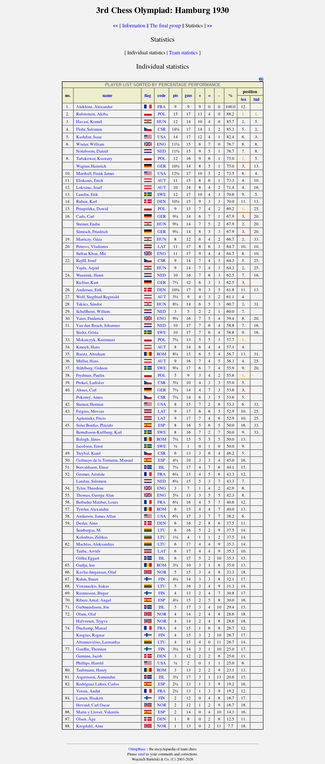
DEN (161, 201)
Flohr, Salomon (89, 129)
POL (162, 114)
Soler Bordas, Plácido (94, 425)
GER (161, 166)
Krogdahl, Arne (89, 726)
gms (188, 95)
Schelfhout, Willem (93, 311)
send (141, 753)
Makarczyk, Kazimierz (95, 339)
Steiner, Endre (88, 224)
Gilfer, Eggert (87, 558)
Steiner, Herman (89, 404)
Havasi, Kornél (89, 121)
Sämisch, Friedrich (92, 231)
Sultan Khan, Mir (91, 253)
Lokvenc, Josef (89, 187)
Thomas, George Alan (95, 495)
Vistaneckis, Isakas (92, 586)
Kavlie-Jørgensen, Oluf (96, 572)
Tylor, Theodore (89, 488)
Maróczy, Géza (89, 239)
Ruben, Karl (86, 201)
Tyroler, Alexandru (92, 509)
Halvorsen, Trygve (92, 621)
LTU (162, 530)
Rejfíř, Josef (86, 260)
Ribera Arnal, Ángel (93, 600)
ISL (162, 467)
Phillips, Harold (89, 663)
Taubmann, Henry (91, 670)
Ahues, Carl (86, 390)
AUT (161, 180)
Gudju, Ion (85, 565)
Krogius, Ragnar (90, 635)
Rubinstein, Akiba (92, 114)
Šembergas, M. (88, 530)
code (161, 95)
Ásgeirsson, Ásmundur (95, 677)
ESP (161, 425)
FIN (161, 579)
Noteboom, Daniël (92, 151)
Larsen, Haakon (89, 698)
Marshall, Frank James (95, 173)
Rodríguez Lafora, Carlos (97, 684)
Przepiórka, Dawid (92, 208)
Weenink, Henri (89, 275)
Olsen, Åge (86, 719)
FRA (161, 106)
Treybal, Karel (88, 453)
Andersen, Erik (89, 290)
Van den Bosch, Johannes (98, 325)
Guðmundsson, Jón (92, 607)
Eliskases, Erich (89, 180)
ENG (161, 144)
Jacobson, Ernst (89, 446)
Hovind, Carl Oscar (92, 705)
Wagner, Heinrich (91, 166)
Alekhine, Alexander (94, 106)
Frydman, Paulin (90, 375)
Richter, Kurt (87, 282)
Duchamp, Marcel (91, 628)
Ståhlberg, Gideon (92, 368)
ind (256, 99)
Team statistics (183, 52)
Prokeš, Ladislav (90, 382)
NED (161, 151)
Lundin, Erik (87, 194)
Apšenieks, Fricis (91, 418)
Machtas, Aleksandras (95, 544)
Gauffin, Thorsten (91, 649)
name (107, 95)
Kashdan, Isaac (89, 137)
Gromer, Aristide (90, 474)
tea (243, 99)
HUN (161, 121)
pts (175, 95)
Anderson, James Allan (96, 516)
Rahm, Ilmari (87, 579)
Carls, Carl (85, 216)
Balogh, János (88, 439)
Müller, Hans (87, 361)
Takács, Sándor (89, 304)
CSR (162, 129)
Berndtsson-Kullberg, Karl (99, 432)
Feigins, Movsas (90, 411)
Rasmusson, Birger (92, 593)
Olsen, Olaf (86, 614)
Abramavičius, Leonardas (98, 642)
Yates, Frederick (90, 318)
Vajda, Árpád (87, 268)
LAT (162, 246)
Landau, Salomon (91, 481)
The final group (165, 25)
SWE (161, 194)
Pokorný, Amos (89, 397)
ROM (161, 354)
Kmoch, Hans (88, 347)
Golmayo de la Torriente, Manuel (104, 460)
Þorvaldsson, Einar (92, 467)
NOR (161, 572)
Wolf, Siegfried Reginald (97, 296)
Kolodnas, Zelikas (92, 537)
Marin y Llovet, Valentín (97, 712)
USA (161, 137)
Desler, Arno (87, 523)
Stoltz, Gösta (87, 332)
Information (133, 25)
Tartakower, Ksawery (94, 158)
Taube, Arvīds (88, 551)
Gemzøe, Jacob (89, 656)
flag (147, 95)
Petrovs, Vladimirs (92, 246)
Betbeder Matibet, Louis (97, 502)
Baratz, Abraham (90, 354)
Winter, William (90, 144)
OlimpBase (137, 748)
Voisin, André (88, 691)
